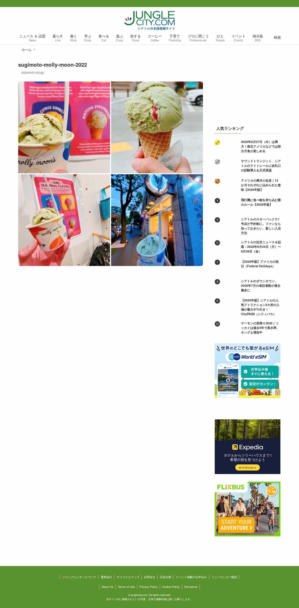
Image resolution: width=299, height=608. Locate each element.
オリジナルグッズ (128, 577)
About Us (107, 587)
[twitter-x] (273, 3)
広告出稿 (165, 577)
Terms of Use (126, 587)
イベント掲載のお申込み (191, 577)
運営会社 (106, 577)
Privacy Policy (148, 587)
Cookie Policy (171, 587)
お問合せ (149, 577)
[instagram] (280, 3)
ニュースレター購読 (224, 577)
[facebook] (266, 3)
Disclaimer (191, 587)
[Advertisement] (247, 88)
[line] (287, 3)
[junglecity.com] (149, 20)
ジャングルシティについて (79, 577)
